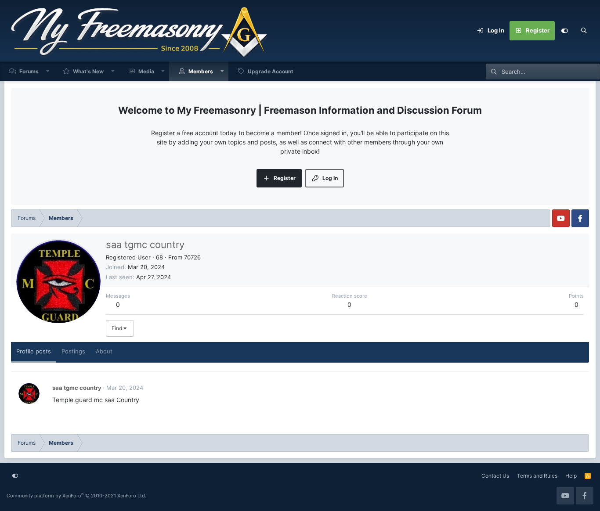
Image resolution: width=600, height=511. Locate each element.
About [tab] (104, 351)
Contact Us (495, 475)
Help (571, 475)
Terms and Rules (537, 475)
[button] (48, 71)
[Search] (583, 30)
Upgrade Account (270, 71)
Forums (29, 71)
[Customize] (564, 30)
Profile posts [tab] (33, 351)
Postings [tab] (73, 351)
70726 (192, 257)
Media (146, 71)
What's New (88, 71)
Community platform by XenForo (76, 496)
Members (200, 71)
